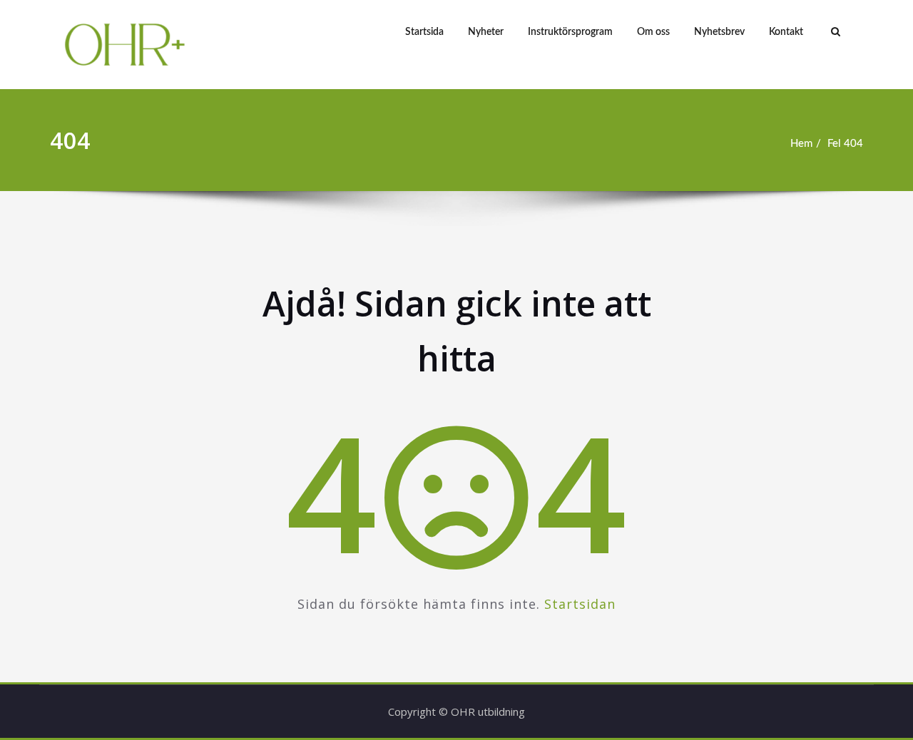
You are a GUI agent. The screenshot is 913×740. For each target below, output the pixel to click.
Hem (801, 143)
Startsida (424, 32)
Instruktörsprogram (570, 32)
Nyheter (486, 32)
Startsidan (580, 603)
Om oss (653, 32)
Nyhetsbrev (719, 32)
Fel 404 (845, 143)
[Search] (833, 32)
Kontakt (786, 32)
